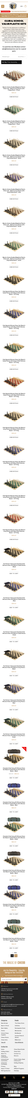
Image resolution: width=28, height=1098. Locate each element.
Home (2, 1049)
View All (3, 1042)
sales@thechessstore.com (9, 1006)
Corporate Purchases (4, 1063)
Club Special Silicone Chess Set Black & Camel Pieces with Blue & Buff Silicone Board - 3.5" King (14, 327)
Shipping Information (4, 1056)
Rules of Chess (5, 1068)
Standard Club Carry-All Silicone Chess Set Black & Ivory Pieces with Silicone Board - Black (14, 872)
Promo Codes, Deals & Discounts (19, 1060)
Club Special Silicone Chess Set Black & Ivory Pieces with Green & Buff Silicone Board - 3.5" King (14, 497)
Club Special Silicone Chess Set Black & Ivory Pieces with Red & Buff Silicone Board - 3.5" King (14, 531)
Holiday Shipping (18, 1063)
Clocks (3, 1030)
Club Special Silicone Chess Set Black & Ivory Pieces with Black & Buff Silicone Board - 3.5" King (14, 429)
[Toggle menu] (2, 6)
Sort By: (4, 62)
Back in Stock (5, 1025)
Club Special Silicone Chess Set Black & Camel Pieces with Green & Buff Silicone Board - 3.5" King (14, 361)
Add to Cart (14, 573)
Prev (15, 952)
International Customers (4, 1060)
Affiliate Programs (19, 1068)
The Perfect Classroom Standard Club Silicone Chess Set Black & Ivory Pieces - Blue (14, 701)
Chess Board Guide (19, 1049)
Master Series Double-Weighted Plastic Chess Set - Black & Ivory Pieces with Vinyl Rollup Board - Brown (14, 225)
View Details (14, 96)
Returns (16, 1055)
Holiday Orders (5, 1051)
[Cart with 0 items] (25, 6)
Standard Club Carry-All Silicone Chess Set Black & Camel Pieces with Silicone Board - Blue (14, 803)
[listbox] (14, 62)
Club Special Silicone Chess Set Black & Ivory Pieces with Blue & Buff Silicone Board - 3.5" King (14, 463)
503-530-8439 (5, 1012)
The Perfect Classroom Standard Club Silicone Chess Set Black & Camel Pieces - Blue (13, 599)
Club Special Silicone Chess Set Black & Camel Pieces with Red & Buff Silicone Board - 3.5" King (14, 395)
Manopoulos (18, 1030)
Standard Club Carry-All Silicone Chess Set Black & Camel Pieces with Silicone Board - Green (14, 837)
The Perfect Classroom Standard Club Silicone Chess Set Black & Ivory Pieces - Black (14, 667)
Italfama (17, 1025)
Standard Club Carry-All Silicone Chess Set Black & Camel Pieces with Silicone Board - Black (14, 769)
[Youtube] (23, 1077)
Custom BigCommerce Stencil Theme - (14, 1087)
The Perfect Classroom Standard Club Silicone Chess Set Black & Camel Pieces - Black (13, 565)
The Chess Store (19, 1023)
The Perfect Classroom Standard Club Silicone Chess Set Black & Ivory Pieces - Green (14, 735)
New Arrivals (4, 1023)
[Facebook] (4, 1077)
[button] (14, 57)
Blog (15, 1066)
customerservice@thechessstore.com (12, 1004)
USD (21, 6)
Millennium (18, 1040)
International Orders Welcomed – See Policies (14, 14)
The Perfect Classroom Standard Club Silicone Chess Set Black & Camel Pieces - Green (13, 633)
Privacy (3, 1066)
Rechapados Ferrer (20, 1028)
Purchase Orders (15, 1095)
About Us (3, 1053)
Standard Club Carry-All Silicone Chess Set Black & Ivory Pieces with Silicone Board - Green (14, 940)
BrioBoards (18, 1033)
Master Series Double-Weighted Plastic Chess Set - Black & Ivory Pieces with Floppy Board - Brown (14, 88)
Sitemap (16, 1070)
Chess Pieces (5, 1037)
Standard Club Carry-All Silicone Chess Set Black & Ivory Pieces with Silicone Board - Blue (14, 906)
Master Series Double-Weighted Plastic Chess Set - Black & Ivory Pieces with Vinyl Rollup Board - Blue (14, 190)
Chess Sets (4, 1040)
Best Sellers (4, 1028)
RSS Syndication (5, 1070)
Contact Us (17, 1053)
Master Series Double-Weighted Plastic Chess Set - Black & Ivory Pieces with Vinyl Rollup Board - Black (14, 156)
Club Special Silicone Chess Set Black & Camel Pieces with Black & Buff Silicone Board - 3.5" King (14, 293)
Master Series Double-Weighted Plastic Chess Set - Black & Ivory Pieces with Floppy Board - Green (14, 122)
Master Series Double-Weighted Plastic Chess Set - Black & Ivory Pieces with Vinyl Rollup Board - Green (14, 259)
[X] (14, 1077)
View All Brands (19, 1042)
